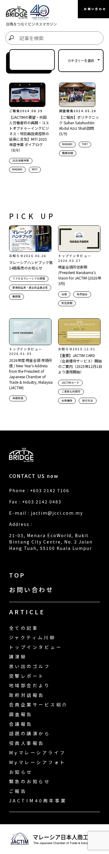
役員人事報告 (27, 743)
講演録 (18, 656)
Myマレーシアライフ (37, 752)
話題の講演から (29, 733)
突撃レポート (27, 676)
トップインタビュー (35, 647)
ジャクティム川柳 (32, 637)
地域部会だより (29, 685)
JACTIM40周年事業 (38, 800)
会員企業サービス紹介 (38, 704)
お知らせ (21, 772)
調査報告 (21, 714)
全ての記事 (23, 628)
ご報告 (18, 791)
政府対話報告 (27, 695)
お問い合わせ (31, 589)
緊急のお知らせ (29, 781)
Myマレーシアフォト (37, 762)
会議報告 (21, 724)
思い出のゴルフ (29, 666)
